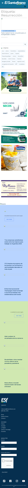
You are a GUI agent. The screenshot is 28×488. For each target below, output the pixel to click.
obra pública (20, 56)
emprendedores (21, 51)
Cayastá (17, 53)
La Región (3, 427)
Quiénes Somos (4, 416)
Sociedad (3, 426)
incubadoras (21, 64)
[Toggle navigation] (25, 6)
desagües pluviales (6, 61)
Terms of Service (24, 485)
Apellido (3, 446)
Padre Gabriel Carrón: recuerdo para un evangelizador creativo (13, 33)
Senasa (13, 61)
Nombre (3, 440)
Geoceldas (4, 59)
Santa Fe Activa (5, 53)
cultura (7, 51)
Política (3, 424)
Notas (2, 414)
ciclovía (14, 56)
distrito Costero (11, 59)
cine (3, 51)
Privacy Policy (18, 485)
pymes (12, 53)
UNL (3, 66)
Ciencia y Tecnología (5, 429)
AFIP (16, 64)
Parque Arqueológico (6, 56)
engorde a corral (20, 61)
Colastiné (19, 59)
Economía (3, 431)
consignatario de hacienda (8, 64)
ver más (9, 219)
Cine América (13, 51)
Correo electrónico (6, 452)
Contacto (3, 418)
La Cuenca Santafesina (8, 31)
